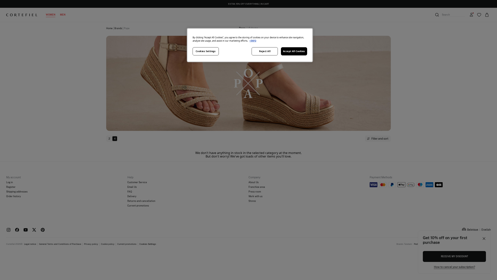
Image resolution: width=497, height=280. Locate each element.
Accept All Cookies (294, 51)
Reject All (265, 51)
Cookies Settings (205, 51)
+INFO (252, 40)
